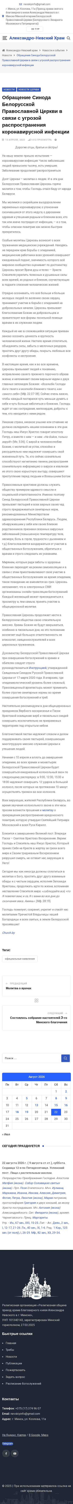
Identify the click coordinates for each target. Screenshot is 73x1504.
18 (17, 1112)
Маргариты (39, 1217)
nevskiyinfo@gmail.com (37, 4)
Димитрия (58, 1193)
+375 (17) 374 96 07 (28, 1408)
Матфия (7, 1183)
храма (31, 1491)
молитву (48, 810)
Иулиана (57, 1188)
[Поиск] (68, 38)
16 (66, 1105)
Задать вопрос (15, 1377)
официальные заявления (20, 958)
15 (56, 1105)
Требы (10, 1349)
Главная (11, 1343)
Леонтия (26, 1198)
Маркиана (9, 1193)
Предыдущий (18, 983)
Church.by (8, 932)
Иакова (33, 1193)
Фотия (6, 1198)
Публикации (14, 1363)
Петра (16, 1198)
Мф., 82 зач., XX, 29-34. (45, 1232)
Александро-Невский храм (37, 38)
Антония (44, 1207)
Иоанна (22, 1193)
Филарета (41, 1212)
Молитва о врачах (18, 988)
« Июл (6, 1134)
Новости (11, 1356)
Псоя (23, 1188)
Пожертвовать (15, 1370)
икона (18, 1183)
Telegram (7, 1443)
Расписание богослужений (23, 1383)
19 (26, 1112)
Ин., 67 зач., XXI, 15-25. (24, 1223)
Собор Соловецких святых (42, 1183)
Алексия (44, 1193)
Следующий (55, 1013)
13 (36, 1105)
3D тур (35, 29)
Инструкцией (37, 668)
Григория (30, 1202)
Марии (48, 1198)
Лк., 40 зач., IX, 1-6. (34, 1227)
